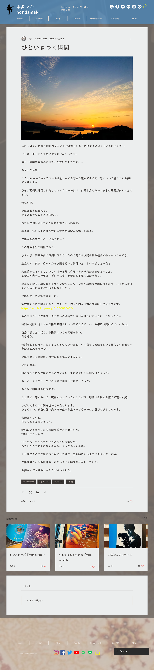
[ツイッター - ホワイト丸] (123, 7)
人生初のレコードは (120, 554)
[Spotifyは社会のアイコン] (83, 652)
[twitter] (69, 652)
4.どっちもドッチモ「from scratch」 (75, 557)
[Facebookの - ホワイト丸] (117, 7)
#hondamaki (28, 482)
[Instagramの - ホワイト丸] (112, 7)
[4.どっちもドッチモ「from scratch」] (77, 536)
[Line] (140, 7)
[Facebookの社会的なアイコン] (62, 652)
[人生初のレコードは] (126, 536)
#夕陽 (70, 482)
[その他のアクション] (131, 39)
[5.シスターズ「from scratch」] (28, 536)
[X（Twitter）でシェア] (30, 492)
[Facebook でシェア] (22, 492)
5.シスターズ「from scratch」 (28, 554)
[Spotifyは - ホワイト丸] (134, 7)
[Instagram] (56, 652)
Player (66, 10)
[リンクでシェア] (44, 492)
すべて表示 (142, 518)
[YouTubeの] (76, 652)
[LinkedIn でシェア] (37, 492)
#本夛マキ (44, 482)
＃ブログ (58, 482)
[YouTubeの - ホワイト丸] (128, 7)
